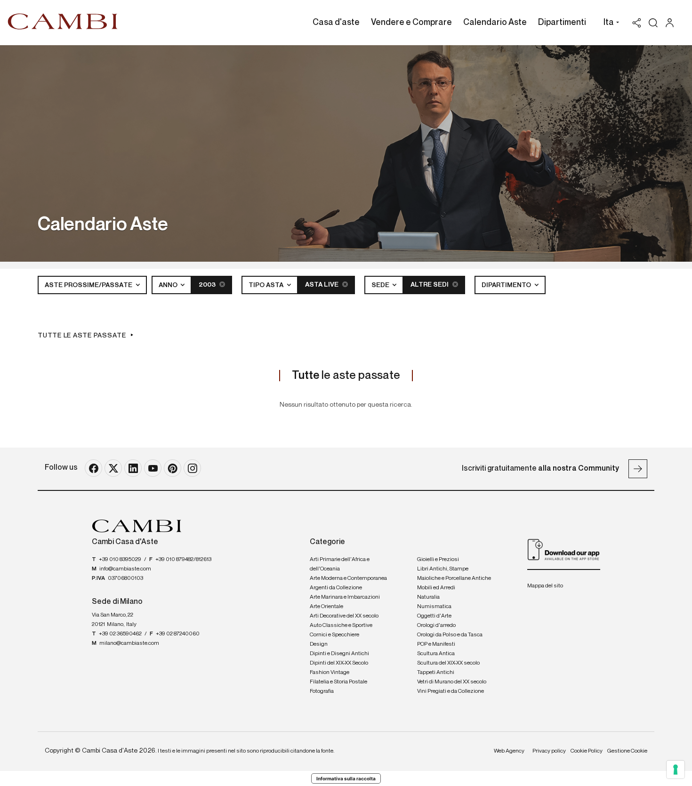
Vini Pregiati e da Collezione (450, 691)
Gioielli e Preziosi (438, 559)
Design (319, 644)
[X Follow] (113, 468)
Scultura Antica (436, 654)
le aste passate (346, 375)
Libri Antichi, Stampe (442, 569)
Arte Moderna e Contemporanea (348, 578)
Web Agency (509, 751)
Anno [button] (169, 285)
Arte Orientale (326, 607)
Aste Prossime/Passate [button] (89, 285)
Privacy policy (549, 751)
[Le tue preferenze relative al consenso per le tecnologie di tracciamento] (675, 769)
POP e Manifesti (436, 644)
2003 (208, 284)
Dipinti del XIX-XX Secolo (339, 663)
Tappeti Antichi (435, 672)
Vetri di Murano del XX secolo (451, 682)
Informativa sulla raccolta (346, 778)
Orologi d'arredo (436, 625)
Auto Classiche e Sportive (341, 625)
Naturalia (428, 597)
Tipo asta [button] (267, 285)
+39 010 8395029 (120, 559)
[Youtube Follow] (152, 468)
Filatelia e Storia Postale (338, 682)
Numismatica (434, 607)
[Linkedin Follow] (133, 468)
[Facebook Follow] (93, 468)
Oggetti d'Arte (434, 616)
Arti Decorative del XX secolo (344, 616)
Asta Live (322, 284)
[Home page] (63, 21)
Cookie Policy (587, 751)
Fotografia (322, 691)
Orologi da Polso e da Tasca (450, 635)
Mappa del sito (545, 586)
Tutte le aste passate (82, 335)
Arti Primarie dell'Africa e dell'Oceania (340, 564)
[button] (609, 23)
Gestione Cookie (627, 751)
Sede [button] (381, 285)
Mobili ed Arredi (436, 588)
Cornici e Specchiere (334, 635)
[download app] (563, 549)
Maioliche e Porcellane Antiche (454, 578)
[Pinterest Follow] (172, 468)
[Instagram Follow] (192, 468)
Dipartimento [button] (507, 285)
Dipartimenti (562, 22)
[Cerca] (653, 23)
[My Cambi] (672, 22)
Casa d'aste (336, 22)
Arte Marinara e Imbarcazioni (345, 597)
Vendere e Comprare (411, 22)
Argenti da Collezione (336, 588)
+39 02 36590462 (120, 634)
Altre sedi (430, 284)
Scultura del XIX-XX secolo (448, 663)
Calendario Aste (495, 22)
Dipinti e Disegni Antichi (339, 654)
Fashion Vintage (329, 672)
